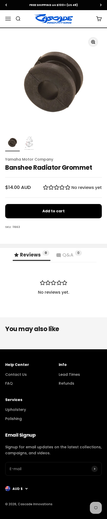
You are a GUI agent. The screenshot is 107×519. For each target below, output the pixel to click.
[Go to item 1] (12, 143)
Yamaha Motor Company (29, 159)
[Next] (101, 5)
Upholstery (15, 409)
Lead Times (69, 374)
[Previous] (6, 5)
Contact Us (16, 374)
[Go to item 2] (29, 143)
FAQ (9, 383)
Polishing (13, 418)
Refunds (66, 383)
